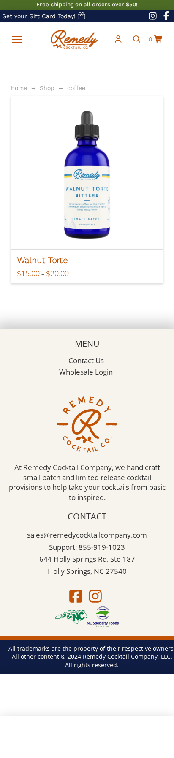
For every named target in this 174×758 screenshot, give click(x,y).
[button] (17, 39)
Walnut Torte (42, 260)
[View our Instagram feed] (152, 16)
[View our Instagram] (95, 596)
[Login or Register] (118, 39)
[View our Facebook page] (166, 16)
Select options (90, 235)
